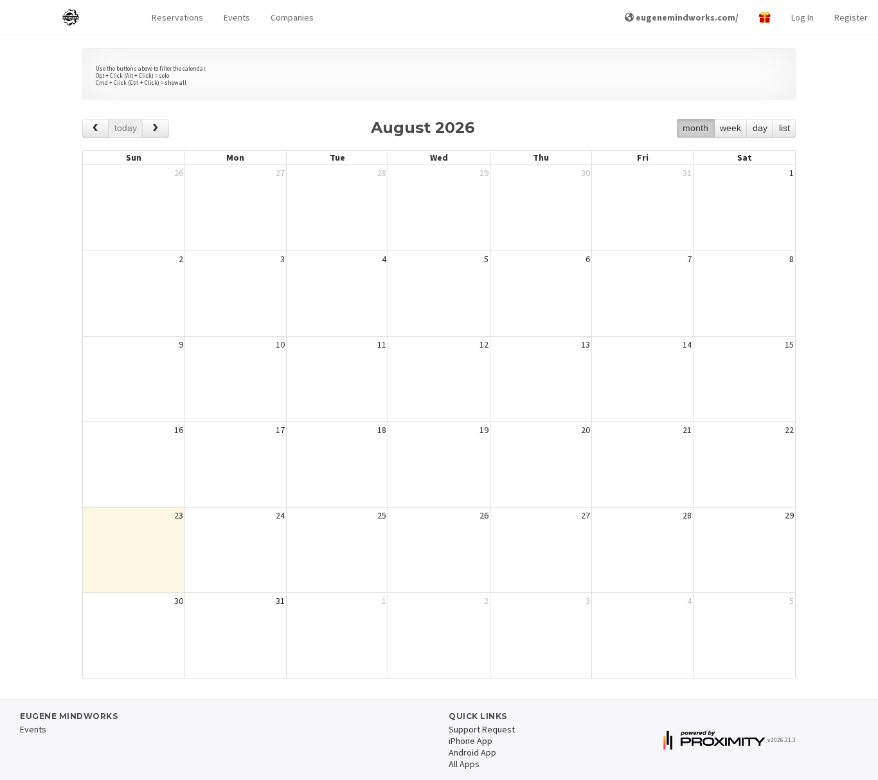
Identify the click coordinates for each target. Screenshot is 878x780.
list (784, 128)
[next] (155, 128)
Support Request (482, 729)
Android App (472, 752)
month (695, 128)
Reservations (177, 17)
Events (237, 17)
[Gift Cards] (765, 17)
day (760, 128)
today (125, 128)
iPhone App (470, 741)
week (730, 128)
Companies (292, 17)
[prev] (95, 128)
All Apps (464, 764)
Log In (802, 17)
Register (851, 17)
